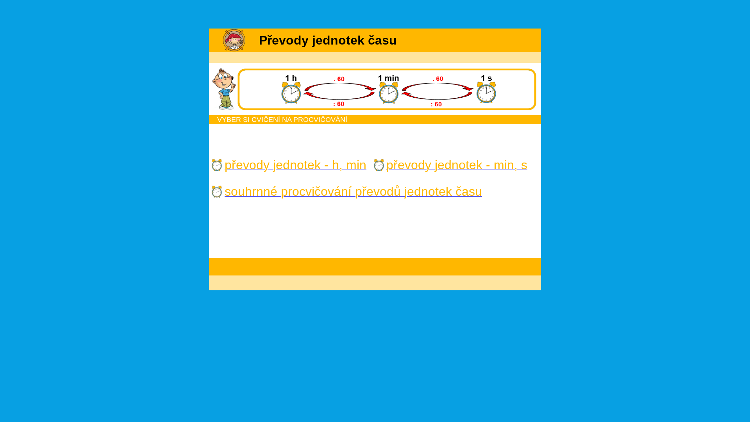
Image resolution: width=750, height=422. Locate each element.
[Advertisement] (375, 15)
